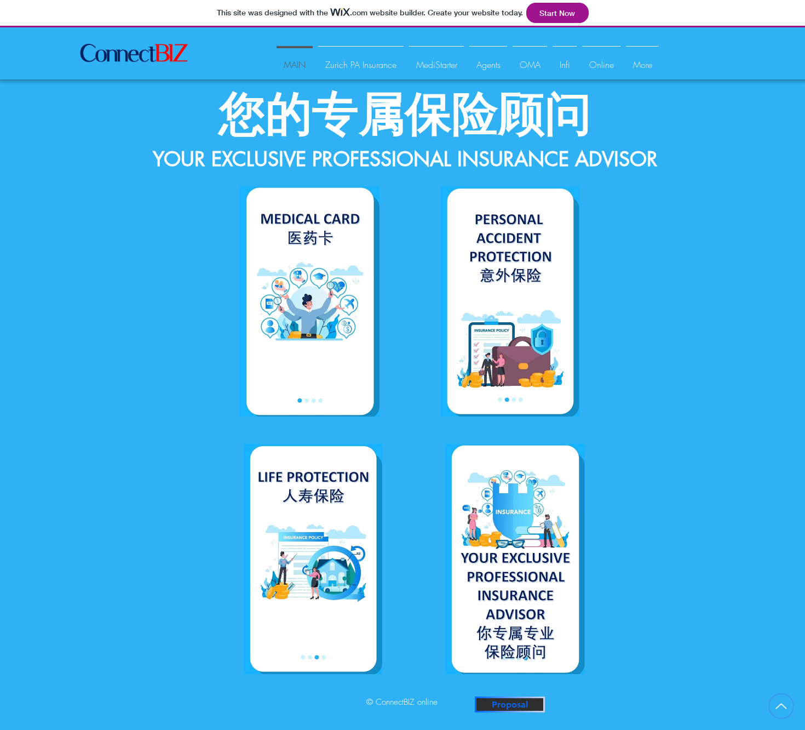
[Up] (781, 706)
